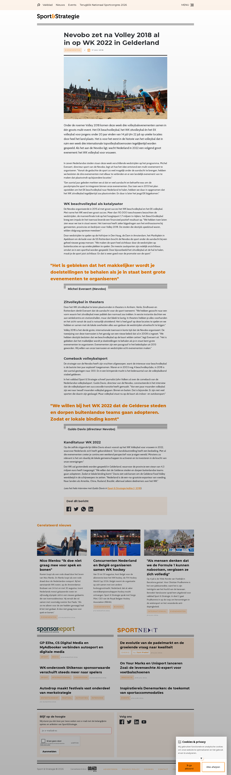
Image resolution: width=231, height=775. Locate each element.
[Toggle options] (201, 758)
